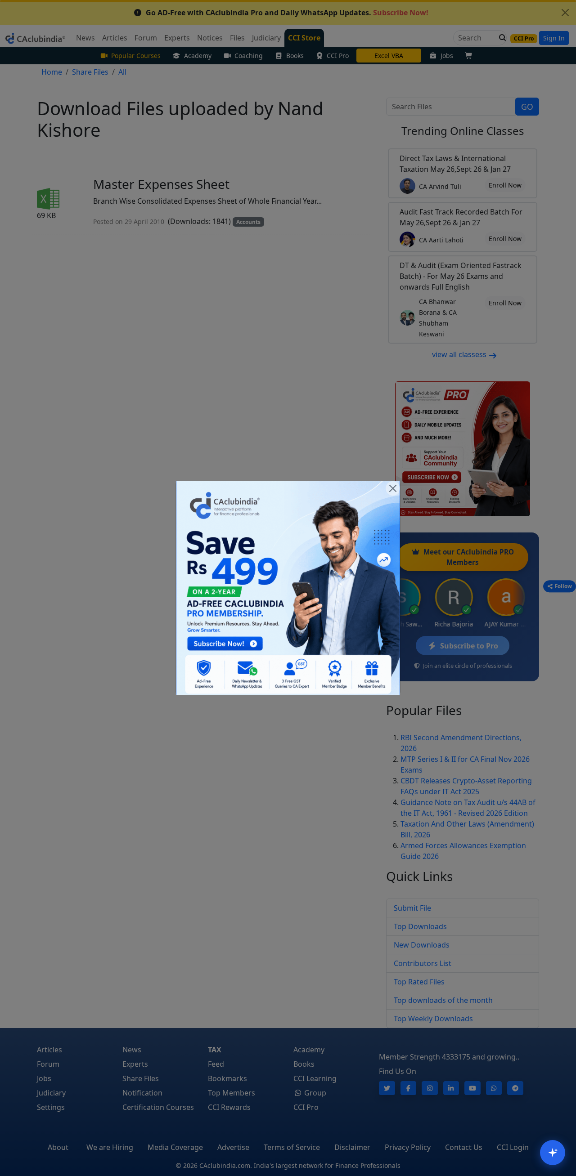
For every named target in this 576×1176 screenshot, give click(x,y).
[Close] (393, 488)
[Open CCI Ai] (552, 1152)
